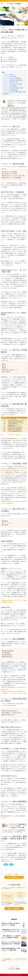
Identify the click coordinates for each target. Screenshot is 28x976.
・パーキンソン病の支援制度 (9, 86)
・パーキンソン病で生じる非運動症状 (11, 78)
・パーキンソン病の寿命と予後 (10, 82)
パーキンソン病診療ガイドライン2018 (14, 547)
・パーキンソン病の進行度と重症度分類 (12, 80)
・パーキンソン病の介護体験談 (10, 90)
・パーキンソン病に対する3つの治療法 (12, 84)
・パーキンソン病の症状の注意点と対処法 (12, 88)
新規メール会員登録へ (14, 908)
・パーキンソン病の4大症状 (9, 76)
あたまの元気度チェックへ (14, 877)
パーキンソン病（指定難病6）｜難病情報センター (13, 434)
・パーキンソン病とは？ (8, 74)
